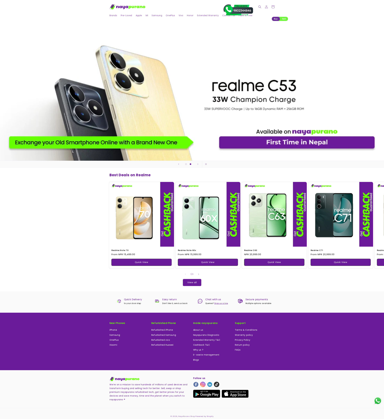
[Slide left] (185, 274)
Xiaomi (113, 344)
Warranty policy (244, 334)
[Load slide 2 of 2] (190, 164)
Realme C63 (250, 250)
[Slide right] (198, 274)
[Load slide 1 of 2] (186, 164)
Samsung (115, 334)
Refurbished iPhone (162, 329)
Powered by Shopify (204, 416)
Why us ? (198, 349)
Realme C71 (317, 250)
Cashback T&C (201, 344)
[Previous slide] (178, 164)
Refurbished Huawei (162, 344)
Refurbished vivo (160, 339)
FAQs (237, 349)
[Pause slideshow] (205, 164)
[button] (259, 7)
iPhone (113, 329)
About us (198, 329)
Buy (276, 18)
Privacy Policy (242, 339)
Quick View (141, 262)
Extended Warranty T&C (206, 339)
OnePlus (114, 339)
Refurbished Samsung (163, 334)
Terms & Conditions (246, 329)
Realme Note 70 (120, 250)
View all (192, 282)
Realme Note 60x (187, 250)
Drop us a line (221, 303)
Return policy (242, 344)
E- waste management (206, 354)
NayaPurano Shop (186, 416)
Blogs (196, 359)
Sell (284, 18)
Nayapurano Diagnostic (206, 334)
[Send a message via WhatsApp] (377, 401)
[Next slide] (198, 164)
